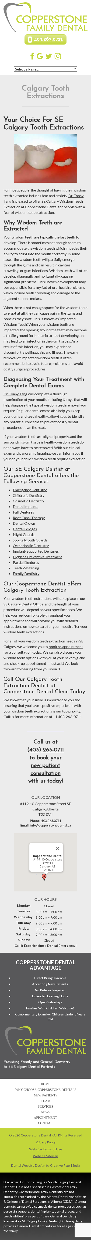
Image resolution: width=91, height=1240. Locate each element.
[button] (44, 878)
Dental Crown (24, 523)
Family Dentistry (26, 573)
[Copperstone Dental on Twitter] (48, 55)
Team (45, 1101)
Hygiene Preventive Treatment (37, 556)
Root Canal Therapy (29, 517)
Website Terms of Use (45, 1149)
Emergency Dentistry (30, 489)
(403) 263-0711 (45, 750)
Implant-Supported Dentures (36, 551)
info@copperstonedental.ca (50, 825)
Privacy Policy (46, 1142)
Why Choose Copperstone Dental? (45, 1090)
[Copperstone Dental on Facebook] (32, 55)
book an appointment (66, 646)
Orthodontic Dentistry (31, 545)
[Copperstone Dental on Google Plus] (40, 55)
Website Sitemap (45, 1156)
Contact (45, 1123)
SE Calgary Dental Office (23, 604)
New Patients (45, 1095)
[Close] (57, 848)
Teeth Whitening (26, 568)
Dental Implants (25, 506)
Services (45, 1106)
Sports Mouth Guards (30, 540)
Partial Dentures (26, 562)
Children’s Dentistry (28, 495)
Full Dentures (23, 512)
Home (45, 1084)
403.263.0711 (48, 39)
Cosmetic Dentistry (28, 501)
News (45, 1112)
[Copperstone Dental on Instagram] (58, 55)
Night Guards (24, 534)
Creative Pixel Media (65, 1165)
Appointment (45, 1117)
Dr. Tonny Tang (15, 394)
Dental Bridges (25, 529)
